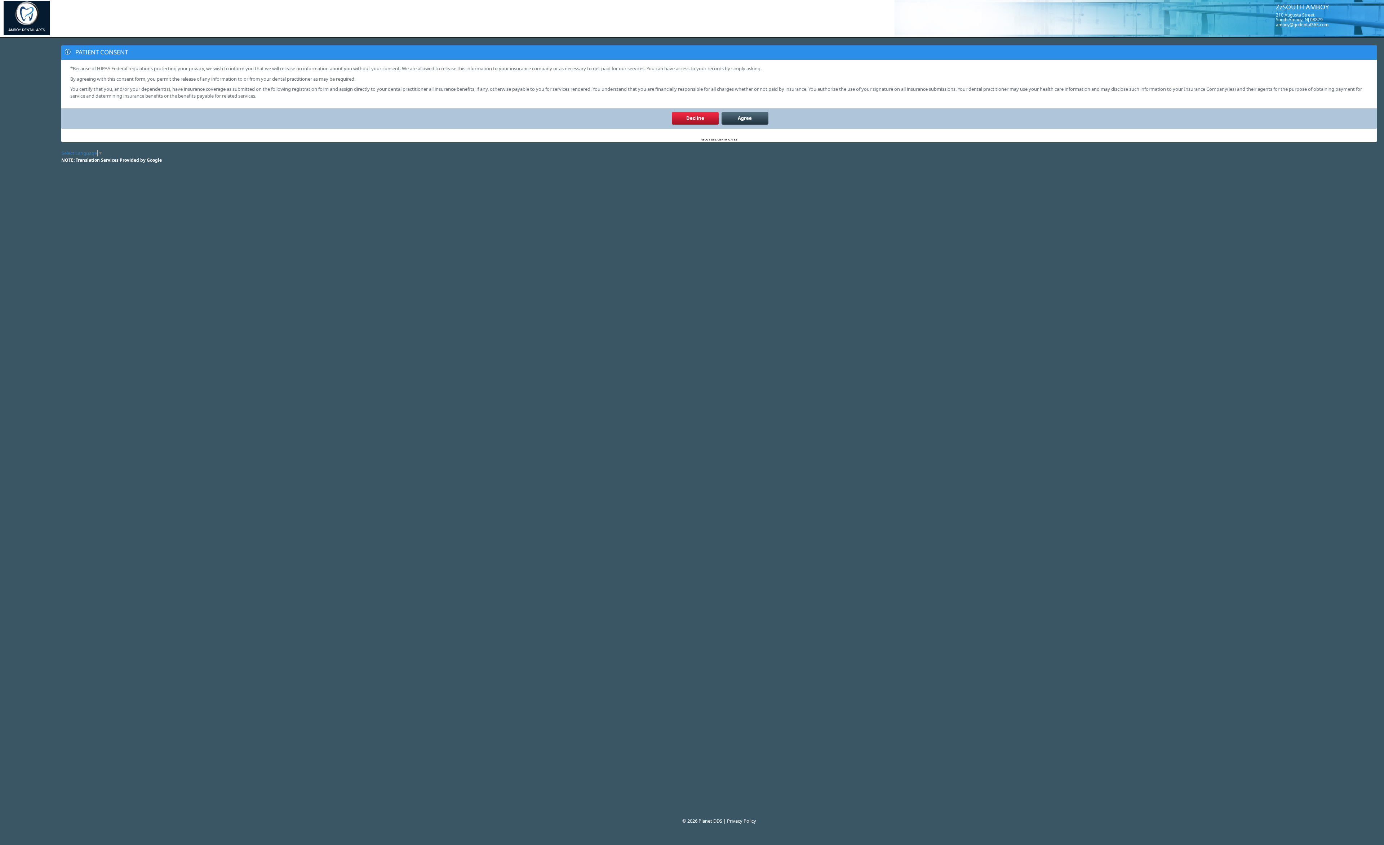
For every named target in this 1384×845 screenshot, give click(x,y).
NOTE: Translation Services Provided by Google (111, 160)
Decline (695, 118)
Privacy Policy (741, 821)
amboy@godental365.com (1302, 25)
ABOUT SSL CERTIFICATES (719, 139)
